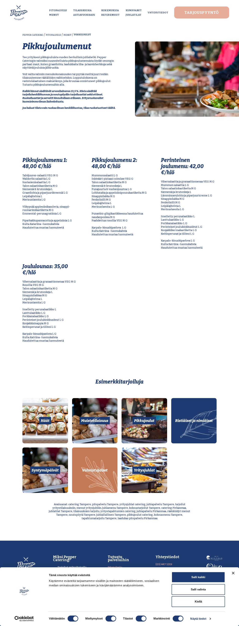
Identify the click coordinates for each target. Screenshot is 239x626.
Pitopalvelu (58, 10)
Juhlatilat (133, 14)
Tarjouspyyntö (201, 12)
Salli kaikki (198, 577)
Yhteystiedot (158, 12)
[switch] (110, 619)
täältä (111, 108)
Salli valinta (198, 589)
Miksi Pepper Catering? (64, 559)
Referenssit (110, 14)
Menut (54, 14)
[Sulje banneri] (233, 573)
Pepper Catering (32, 35)
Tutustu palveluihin (118, 559)
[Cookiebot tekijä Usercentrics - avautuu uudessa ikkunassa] (24, 619)
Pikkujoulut (82, 34)
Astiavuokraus (84, 14)
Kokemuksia (110, 10)
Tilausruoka (82, 10)
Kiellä (198, 601)
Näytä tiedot (198, 618)
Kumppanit (134, 10)
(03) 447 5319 (164, 564)
